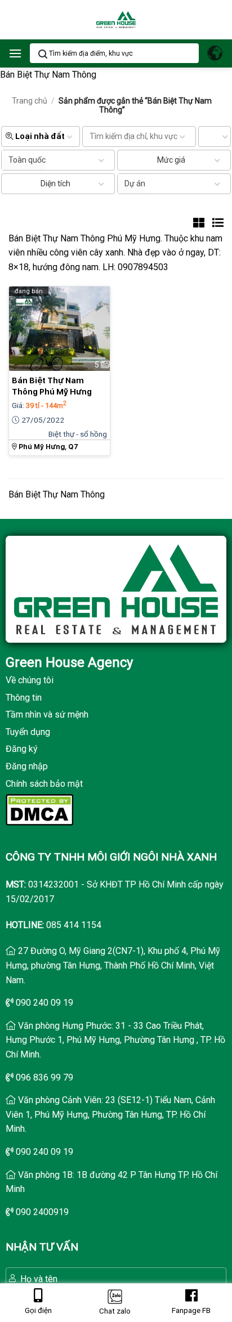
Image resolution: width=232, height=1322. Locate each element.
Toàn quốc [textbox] (27, 159)
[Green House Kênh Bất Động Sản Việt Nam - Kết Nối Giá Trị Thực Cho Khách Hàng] (116, 20)
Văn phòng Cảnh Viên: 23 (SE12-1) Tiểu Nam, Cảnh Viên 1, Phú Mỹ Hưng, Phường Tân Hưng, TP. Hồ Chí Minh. (110, 1114)
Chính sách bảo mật (44, 783)
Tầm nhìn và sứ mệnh (47, 714)
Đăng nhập (27, 766)
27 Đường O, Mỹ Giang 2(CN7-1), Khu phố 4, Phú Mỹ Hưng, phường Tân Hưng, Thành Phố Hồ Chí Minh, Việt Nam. (113, 965)
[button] (15, 53)
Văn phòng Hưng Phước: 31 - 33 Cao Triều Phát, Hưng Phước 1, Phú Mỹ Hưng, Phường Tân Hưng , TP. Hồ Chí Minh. (115, 1040)
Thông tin (24, 697)
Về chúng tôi (29, 680)
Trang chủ (29, 100)
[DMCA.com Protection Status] (39, 809)
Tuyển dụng (28, 732)
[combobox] (24, 160)
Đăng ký (22, 748)
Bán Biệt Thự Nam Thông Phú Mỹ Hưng (52, 386)
